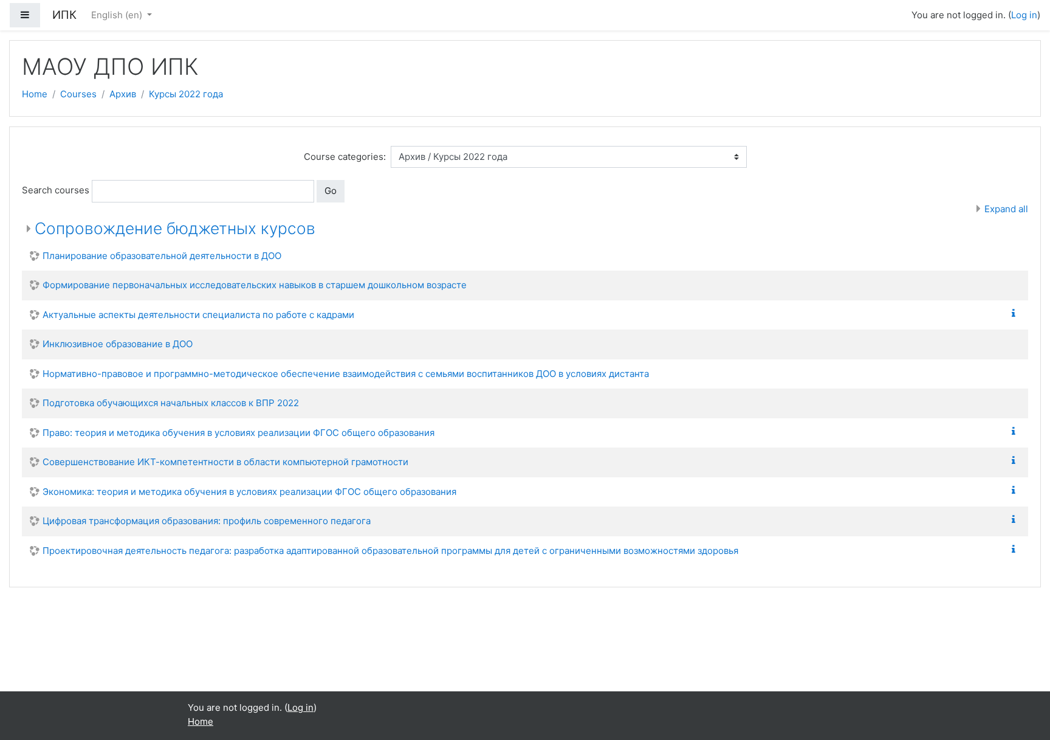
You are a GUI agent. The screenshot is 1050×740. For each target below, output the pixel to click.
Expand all (1006, 209)
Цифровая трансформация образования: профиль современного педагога (207, 521)
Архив (122, 94)
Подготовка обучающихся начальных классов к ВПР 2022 (171, 403)
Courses (78, 94)
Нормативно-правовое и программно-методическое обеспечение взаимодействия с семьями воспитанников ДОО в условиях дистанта (346, 373)
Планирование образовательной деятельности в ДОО (162, 255)
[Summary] (1016, 313)
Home (34, 94)
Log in (1024, 15)
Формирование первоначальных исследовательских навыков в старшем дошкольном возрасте (255, 285)
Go (330, 190)
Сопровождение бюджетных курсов (175, 228)
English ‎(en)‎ (118, 15)
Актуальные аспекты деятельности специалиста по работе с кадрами (198, 314)
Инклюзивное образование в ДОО (118, 344)
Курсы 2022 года (186, 94)
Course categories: (345, 156)
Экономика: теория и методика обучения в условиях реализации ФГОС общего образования (249, 491)
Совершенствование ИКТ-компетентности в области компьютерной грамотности (225, 462)
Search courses (55, 190)
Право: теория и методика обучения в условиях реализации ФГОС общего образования (238, 432)
